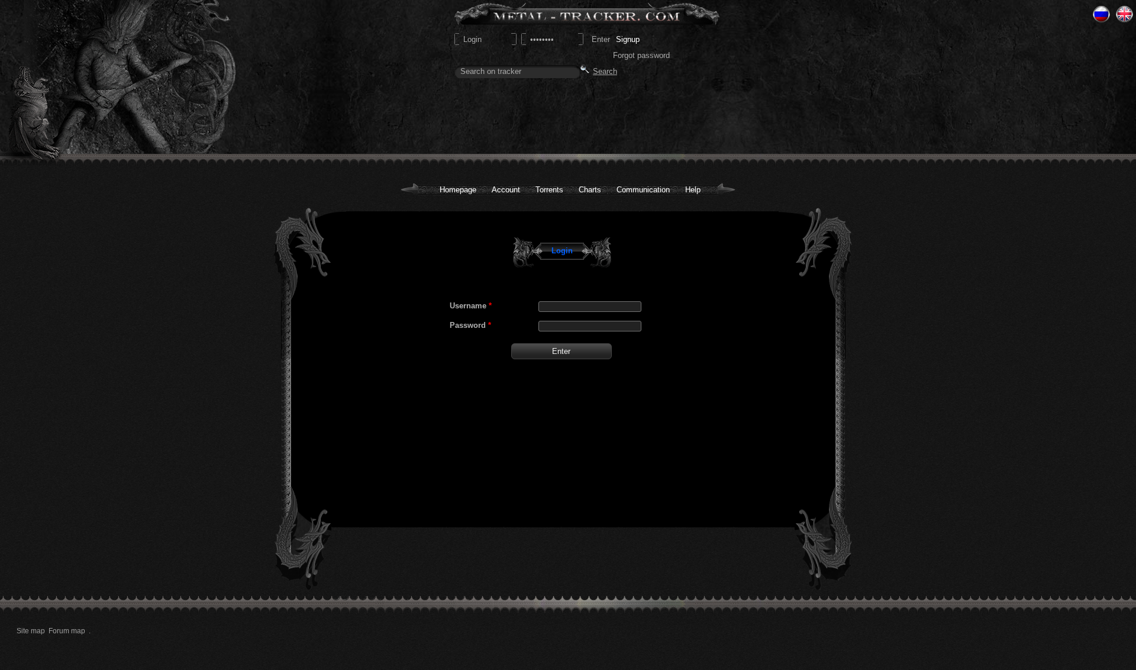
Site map (31, 631)
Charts (590, 189)
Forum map (67, 631)
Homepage (458, 189)
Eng (1124, 14)
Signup (628, 39)
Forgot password (641, 55)
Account (506, 189)
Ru (1101, 14)
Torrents (549, 189)
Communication (643, 189)
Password (470, 325)
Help (693, 189)
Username (471, 305)
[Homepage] (107, 77)
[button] (561, 351)
